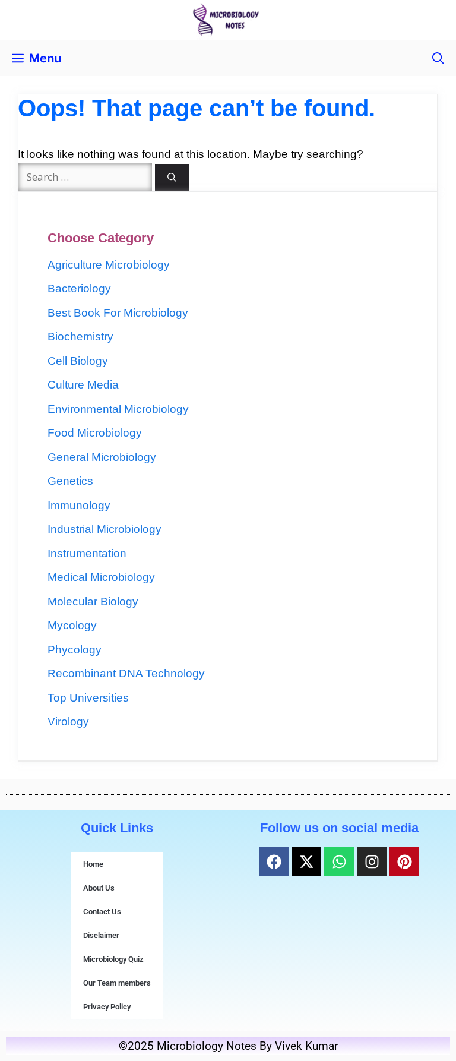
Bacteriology (79, 288)
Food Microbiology (95, 433)
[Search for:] (86, 176)
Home (93, 864)
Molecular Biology (93, 601)
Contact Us (102, 911)
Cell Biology (78, 361)
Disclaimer (101, 935)
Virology (68, 721)
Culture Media (83, 384)
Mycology (72, 625)
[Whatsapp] (339, 861)
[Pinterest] (404, 861)
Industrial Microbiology (105, 529)
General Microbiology (102, 457)
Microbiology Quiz (113, 959)
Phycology (75, 649)
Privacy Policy (107, 1006)
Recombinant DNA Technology (126, 673)
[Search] (172, 177)
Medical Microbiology (101, 577)
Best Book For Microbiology (118, 313)
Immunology (79, 505)
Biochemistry (80, 336)
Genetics (70, 481)
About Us (99, 887)
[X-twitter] (306, 861)
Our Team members (117, 982)
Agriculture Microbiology (109, 264)
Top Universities (88, 697)
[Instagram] (372, 861)
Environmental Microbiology (118, 409)
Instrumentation (87, 553)
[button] (438, 58)
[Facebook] (274, 861)
